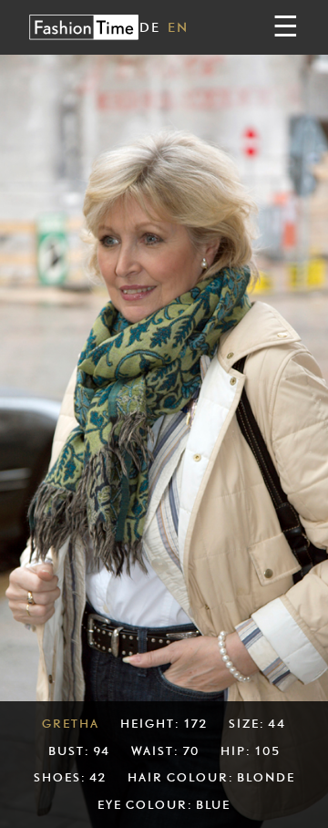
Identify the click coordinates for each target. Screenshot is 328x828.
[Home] (83, 27)
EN (178, 27)
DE (149, 27)
